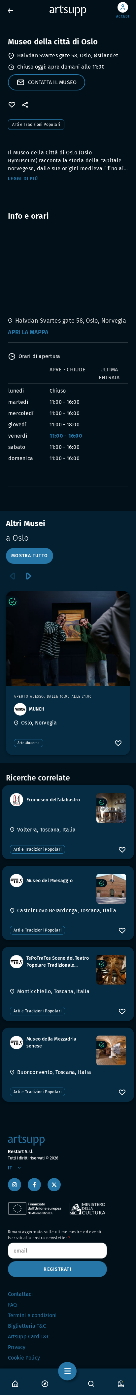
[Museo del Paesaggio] (111, 889)
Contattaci (20, 1294)
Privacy (16, 1347)
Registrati (57, 1269)
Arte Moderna (28, 743)
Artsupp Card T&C (29, 1336)
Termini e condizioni (32, 1315)
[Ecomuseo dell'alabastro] (111, 808)
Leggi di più (23, 179)
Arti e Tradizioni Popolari (36, 124)
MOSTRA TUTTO (29, 556)
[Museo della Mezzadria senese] (111, 1050)
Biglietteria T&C (27, 1326)
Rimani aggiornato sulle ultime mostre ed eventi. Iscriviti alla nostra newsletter (55, 1235)
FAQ (12, 1305)
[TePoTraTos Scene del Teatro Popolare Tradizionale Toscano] (111, 970)
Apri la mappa (28, 332)
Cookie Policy (24, 1358)
